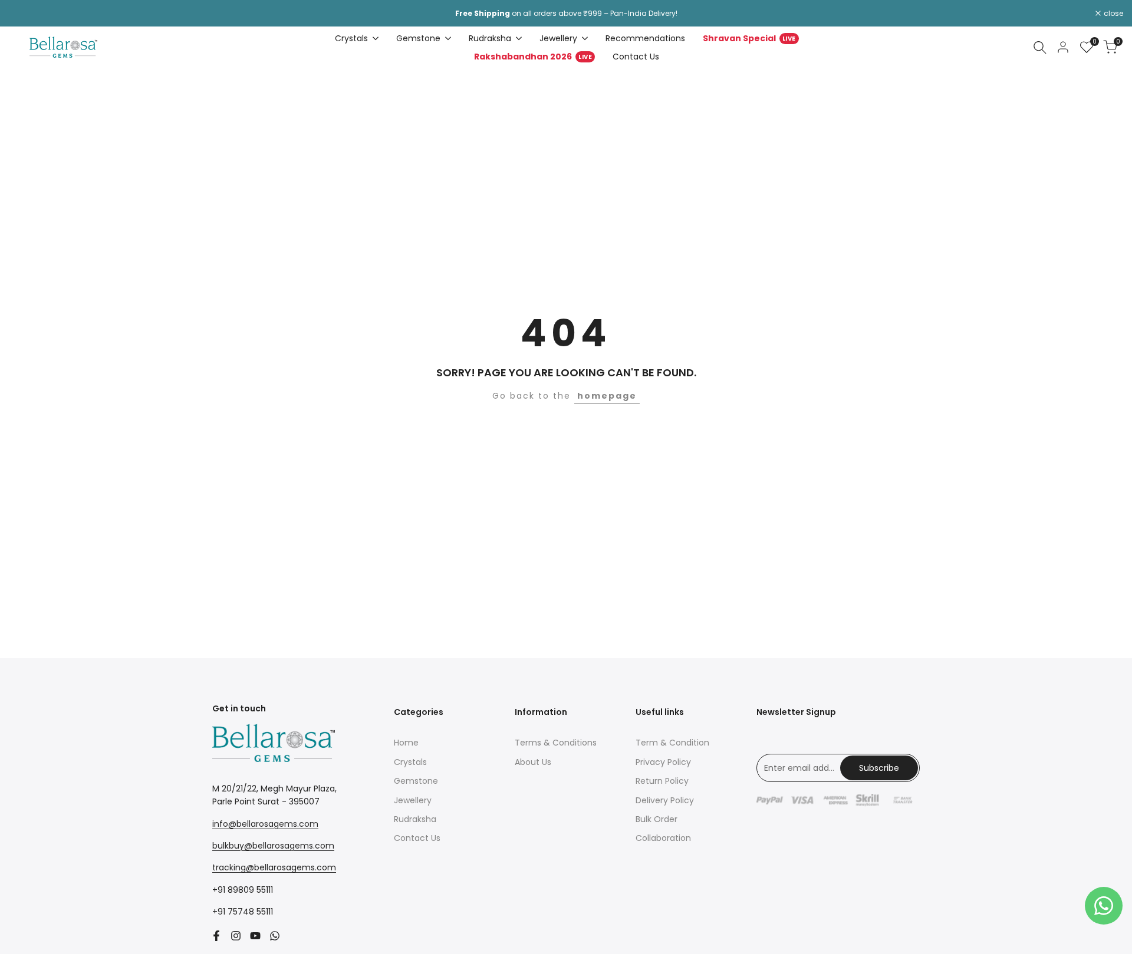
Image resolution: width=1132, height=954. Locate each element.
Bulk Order (656, 819)
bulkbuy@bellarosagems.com (273, 846)
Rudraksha (415, 819)
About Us (533, 762)
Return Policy (662, 781)
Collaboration (663, 838)
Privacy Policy (663, 762)
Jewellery (413, 800)
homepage (607, 396)
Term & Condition (672, 742)
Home (406, 742)
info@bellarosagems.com (265, 824)
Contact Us (417, 838)
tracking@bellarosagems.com (274, 867)
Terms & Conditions (556, 742)
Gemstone (416, 781)
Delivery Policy (665, 800)
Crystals (410, 762)
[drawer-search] (1040, 47)
